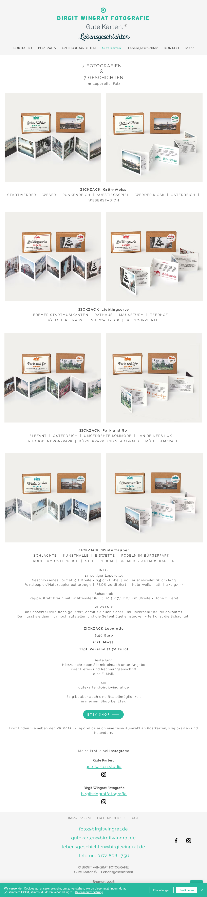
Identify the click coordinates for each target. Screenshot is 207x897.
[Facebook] (176, 840)
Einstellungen (161, 890)
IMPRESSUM (79, 818)
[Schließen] (202, 890)
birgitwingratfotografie (104, 793)
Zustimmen (187, 890)
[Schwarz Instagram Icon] (103, 774)
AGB (135, 818)
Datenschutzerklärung (89, 892)
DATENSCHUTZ (111, 818)
